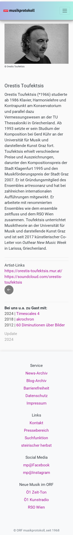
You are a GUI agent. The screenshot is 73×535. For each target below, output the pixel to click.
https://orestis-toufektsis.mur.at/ (33, 271)
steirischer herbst (36, 445)
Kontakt (36, 423)
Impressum (36, 403)
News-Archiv (36, 373)
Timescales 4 (27, 313)
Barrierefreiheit (36, 388)
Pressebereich (36, 430)
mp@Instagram (36, 472)
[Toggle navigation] (65, 10)
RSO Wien (36, 507)
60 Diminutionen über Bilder (40, 325)
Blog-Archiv (36, 380)
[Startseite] (24, 10)
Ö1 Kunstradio (36, 500)
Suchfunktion (36, 438)
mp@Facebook (36, 465)
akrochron (25, 319)
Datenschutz (36, 395)
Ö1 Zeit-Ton (36, 492)
